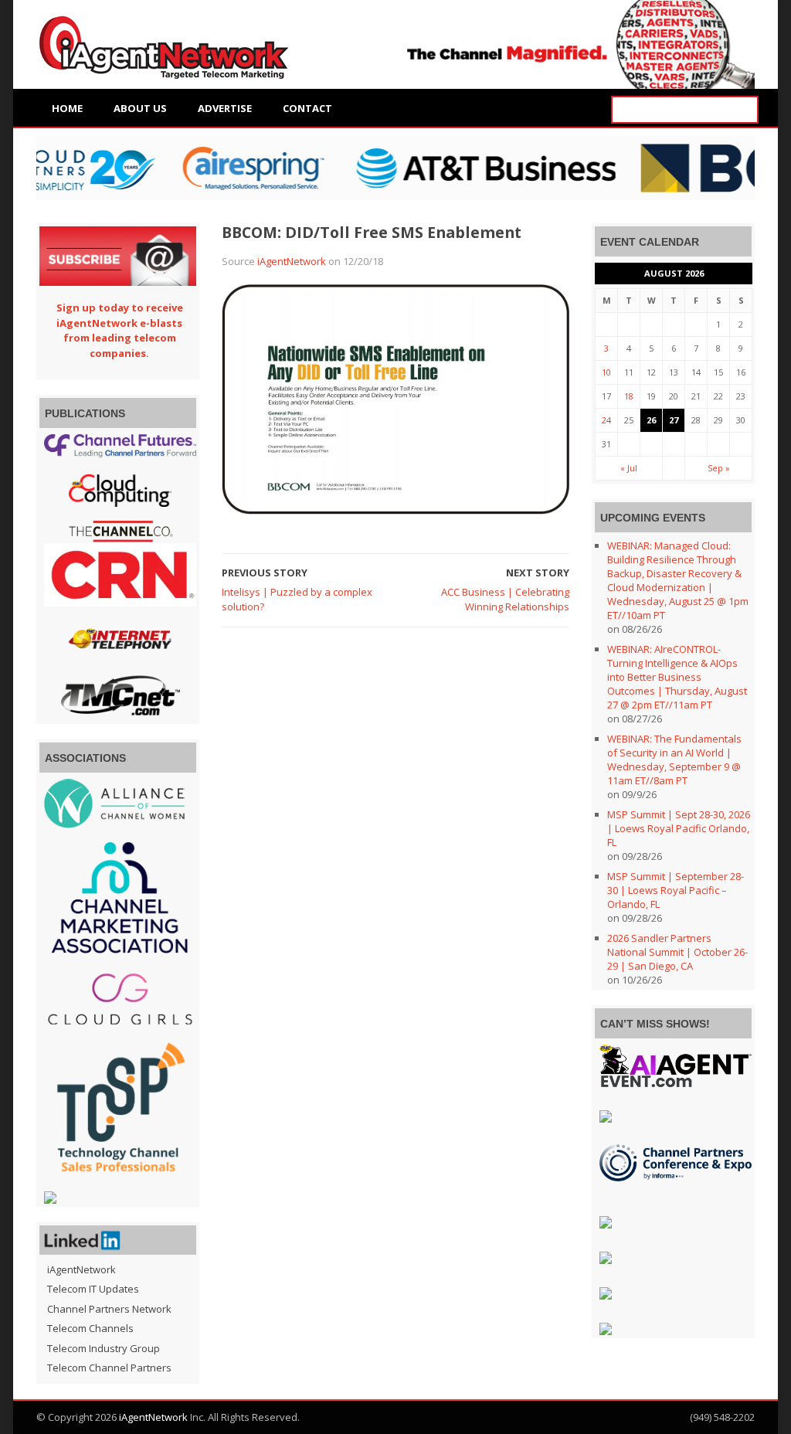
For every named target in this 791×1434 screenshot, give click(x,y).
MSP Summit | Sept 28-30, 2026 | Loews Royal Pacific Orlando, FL (678, 828)
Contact (307, 108)
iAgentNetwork (291, 261)
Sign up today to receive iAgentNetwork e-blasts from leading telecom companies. (119, 330)
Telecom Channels (90, 1328)
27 (673, 420)
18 (628, 396)
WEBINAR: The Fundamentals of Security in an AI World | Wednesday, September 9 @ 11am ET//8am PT (674, 759)
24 (606, 420)
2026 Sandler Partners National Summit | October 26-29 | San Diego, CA (677, 952)
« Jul (628, 468)
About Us (140, 108)
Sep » (719, 468)
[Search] (744, 110)
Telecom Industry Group (103, 1348)
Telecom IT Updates (93, 1289)
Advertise (225, 108)
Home (67, 108)
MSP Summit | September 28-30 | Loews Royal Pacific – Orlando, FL (675, 890)
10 (606, 372)
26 (651, 420)
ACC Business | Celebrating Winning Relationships (505, 599)
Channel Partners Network (109, 1309)
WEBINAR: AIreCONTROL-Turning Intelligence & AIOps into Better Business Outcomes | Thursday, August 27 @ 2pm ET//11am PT (677, 677)
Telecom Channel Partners (109, 1368)
